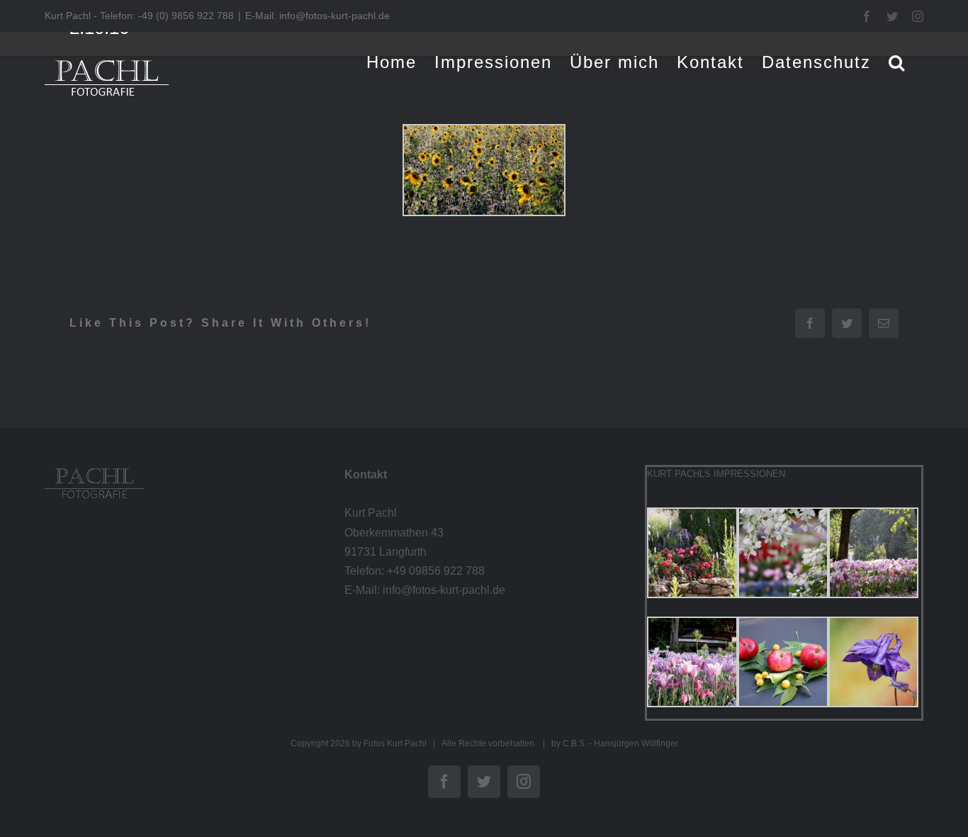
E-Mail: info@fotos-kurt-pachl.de (317, 15)
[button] (897, 62)
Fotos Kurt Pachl (395, 743)
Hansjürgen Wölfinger (636, 743)
